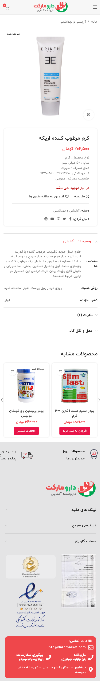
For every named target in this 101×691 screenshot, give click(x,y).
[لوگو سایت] (50, 6)
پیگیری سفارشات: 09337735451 (29, 657)
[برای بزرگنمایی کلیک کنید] (88, 115)
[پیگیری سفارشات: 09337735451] (48, 657)
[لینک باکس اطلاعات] (67, 455)
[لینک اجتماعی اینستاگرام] (58, 219)
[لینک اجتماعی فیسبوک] (70, 219)
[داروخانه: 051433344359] (90, 657)
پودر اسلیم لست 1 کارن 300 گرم (74, 413)
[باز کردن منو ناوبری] (95, 7)
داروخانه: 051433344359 (73, 657)
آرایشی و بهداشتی (73, 22)
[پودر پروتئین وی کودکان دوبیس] (26, 385)
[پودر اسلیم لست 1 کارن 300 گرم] (74, 385)
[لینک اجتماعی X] (64, 219)
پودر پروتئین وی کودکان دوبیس (26, 413)
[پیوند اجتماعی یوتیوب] (52, 219)
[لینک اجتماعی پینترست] (46, 219)
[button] (74, 431)
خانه (94, 22)
